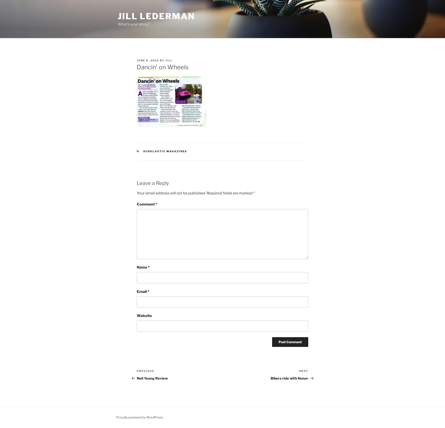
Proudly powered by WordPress (139, 417)
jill (169, 60)
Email (143, 291)
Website (144, 316)
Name (143, 267)
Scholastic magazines (165, 151)
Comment (147, 204)
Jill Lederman (156, 16)
